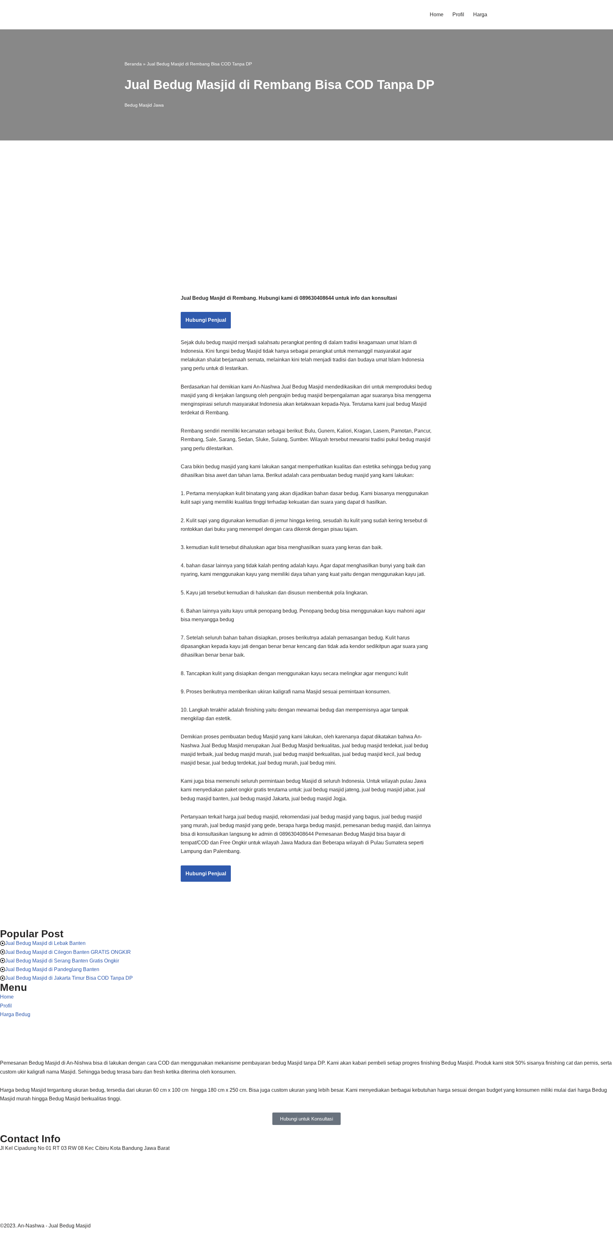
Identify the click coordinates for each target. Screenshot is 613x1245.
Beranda (133, 63)
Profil (458, 14)
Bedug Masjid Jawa (144, 105)
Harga (480, 14)
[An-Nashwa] (154, 15)
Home (436, 14)
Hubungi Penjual (205, 320)
